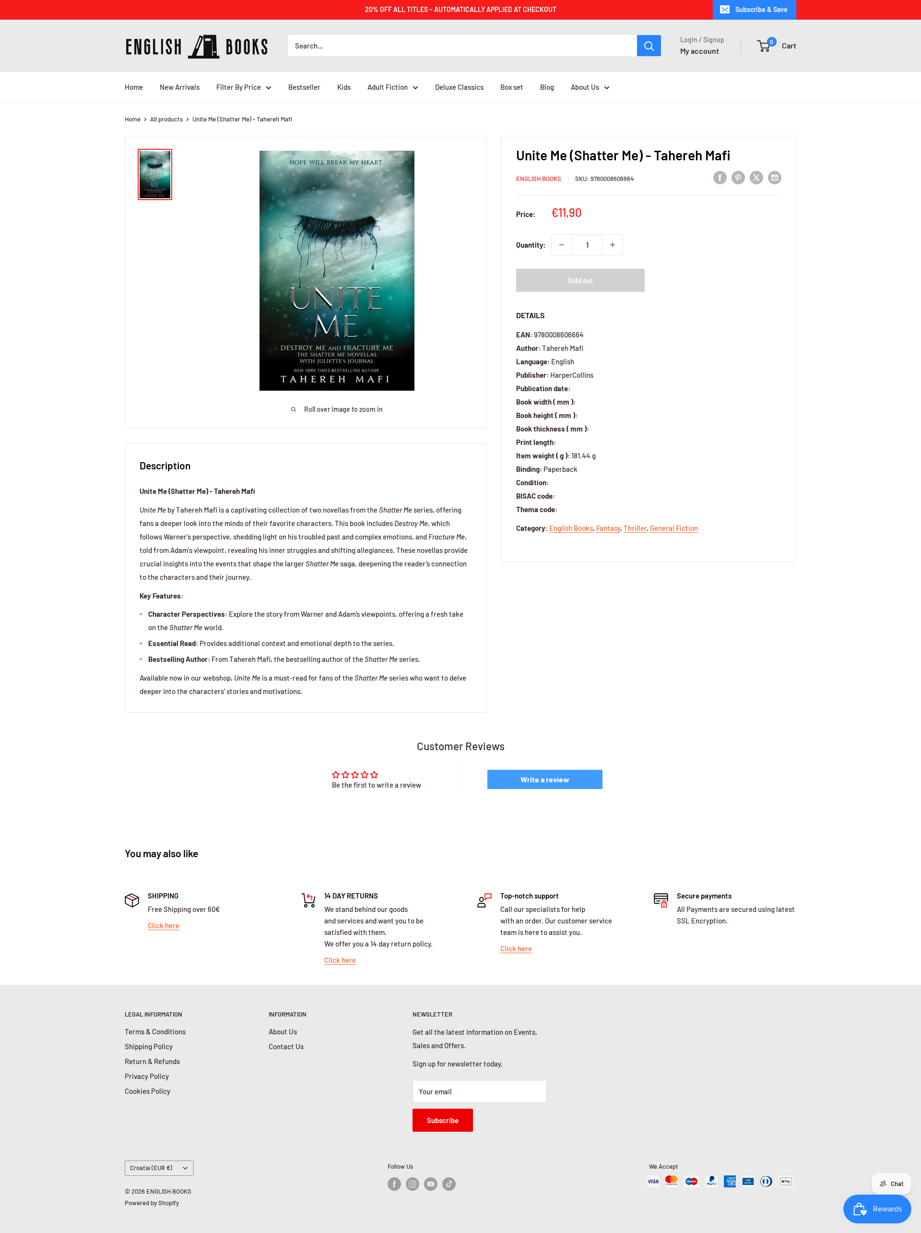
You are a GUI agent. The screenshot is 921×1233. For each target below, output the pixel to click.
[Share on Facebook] (720, 177)
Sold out (580, 280)
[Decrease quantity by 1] (562, 245)
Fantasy (608, 528)
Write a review (544, 779)
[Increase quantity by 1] (612, 245)
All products (166, 119)
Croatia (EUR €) (151, 1168)
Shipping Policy (149, 1046)
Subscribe (443, 1120)
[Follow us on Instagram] (412, 1184)
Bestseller (304, 87)
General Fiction (674, 528)
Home (134, 87)
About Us (585, 87)
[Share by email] (774, 177)
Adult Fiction (387, 87)
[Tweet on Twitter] (756, 177)
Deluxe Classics (459, 87)
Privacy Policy (147, 1076)
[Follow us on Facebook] (394, 1184)
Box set (511, 87)
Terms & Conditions (155, 1031)
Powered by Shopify (152, 1203)
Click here (163, 925)
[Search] (649, 45)
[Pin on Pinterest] (738, 177)
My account (699, 50)
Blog (547, 87)
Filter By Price (238, 87)
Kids (344, 87)
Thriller (635, 528)
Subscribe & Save (761, 9)
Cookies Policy (147, 1091)
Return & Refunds (152, 1061)
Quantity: (530, 244)
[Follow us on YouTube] (430, 1184)
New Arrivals (180, 87)
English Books (538, 178)
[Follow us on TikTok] (449, 1184)
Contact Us (286, 1046)
